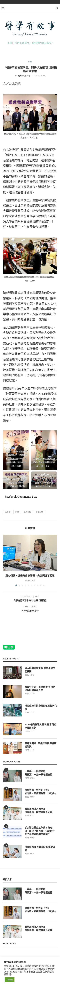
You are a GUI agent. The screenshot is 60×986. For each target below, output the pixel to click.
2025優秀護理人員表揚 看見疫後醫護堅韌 (40, 726)
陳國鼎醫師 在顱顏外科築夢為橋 (40, 848)
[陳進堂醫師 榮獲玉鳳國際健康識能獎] (12, 748)
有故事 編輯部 (24, 75)
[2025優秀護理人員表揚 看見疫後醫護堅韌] (12, 729)
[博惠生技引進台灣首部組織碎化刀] (12, 710)
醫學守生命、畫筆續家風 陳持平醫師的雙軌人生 (40, 688)
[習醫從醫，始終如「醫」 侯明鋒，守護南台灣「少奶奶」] (12, 794)
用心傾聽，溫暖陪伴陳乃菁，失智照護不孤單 (30, 575)
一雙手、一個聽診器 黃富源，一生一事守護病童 (38, 773)
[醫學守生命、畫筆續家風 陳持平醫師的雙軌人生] (12, 691)
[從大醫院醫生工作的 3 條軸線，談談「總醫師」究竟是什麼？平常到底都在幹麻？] (12, 832)
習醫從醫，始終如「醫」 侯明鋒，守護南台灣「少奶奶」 (41, 792)
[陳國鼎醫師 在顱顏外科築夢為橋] (12, 851)
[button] (5, 560)
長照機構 (27, 512)
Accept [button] (9, 979)
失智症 (7, 512)
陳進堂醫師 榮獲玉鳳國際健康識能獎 (40, 745)
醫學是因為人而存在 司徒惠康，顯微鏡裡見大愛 (38, 810)
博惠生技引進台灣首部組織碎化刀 (41, 707)
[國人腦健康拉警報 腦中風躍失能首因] (12, 672)
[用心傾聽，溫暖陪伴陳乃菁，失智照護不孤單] (30, 553)
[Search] (56, 8)
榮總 (17, 512)
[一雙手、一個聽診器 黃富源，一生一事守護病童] (12, 776)
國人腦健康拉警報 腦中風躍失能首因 (40, 670)
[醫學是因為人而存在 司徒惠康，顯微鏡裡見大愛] (12, 813)
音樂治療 (39, 512)
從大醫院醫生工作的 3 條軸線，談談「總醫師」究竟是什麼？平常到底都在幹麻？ (40, 831)
